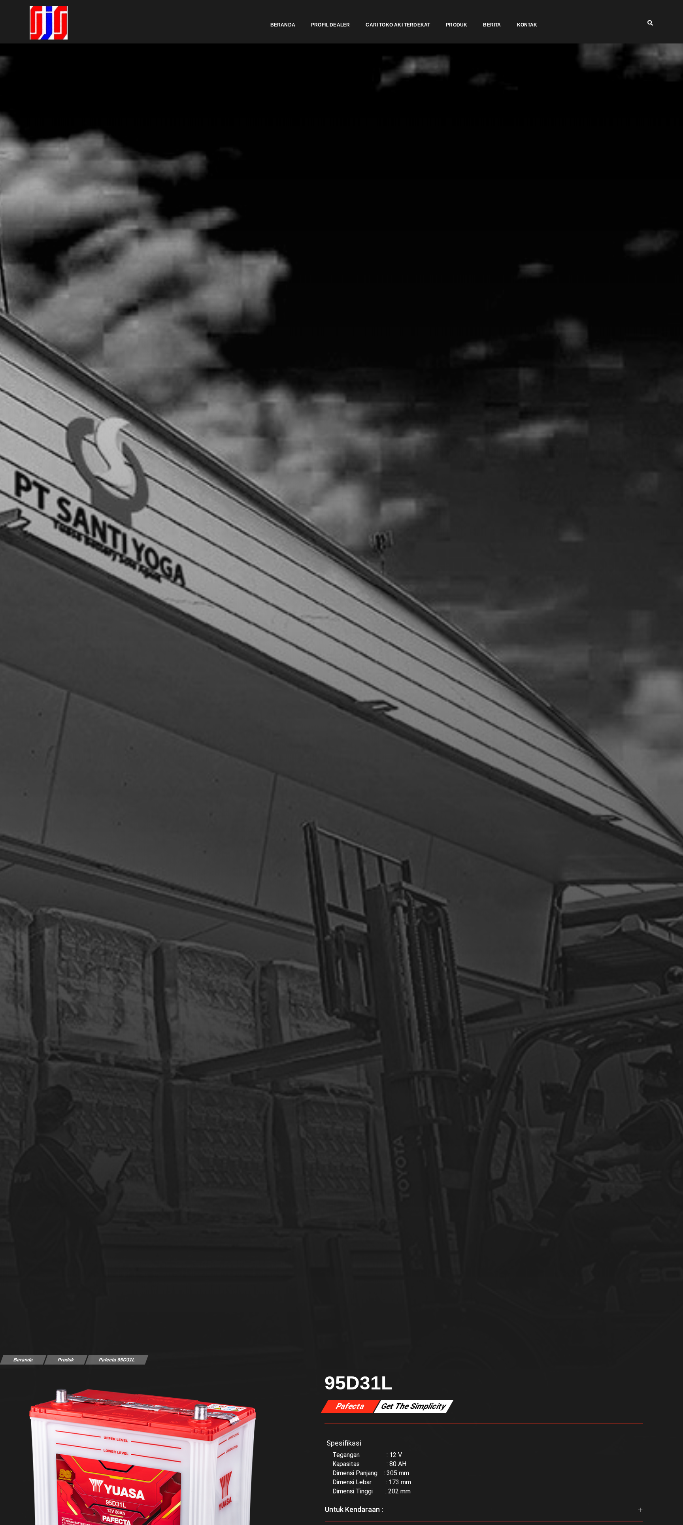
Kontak (527, 25)
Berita (492, 25)
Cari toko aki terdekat (398, 25)
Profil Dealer (330, 25)
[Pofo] (49, 22)
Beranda (282, 25)
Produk (456, 25)
